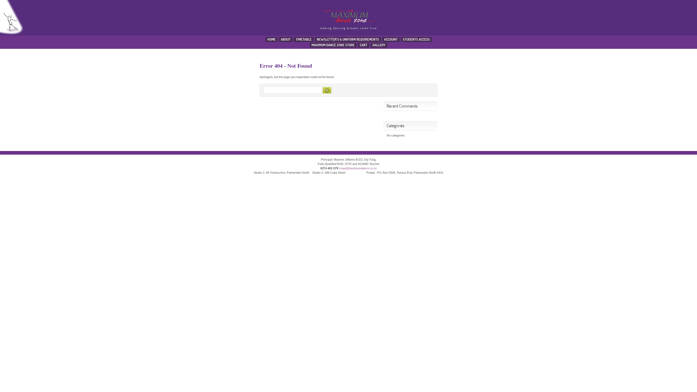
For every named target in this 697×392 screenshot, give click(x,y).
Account (391, 39)
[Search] (327, 90)
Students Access (416, 39)
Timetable (304, 39)
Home (271, 39)
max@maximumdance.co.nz (358, 168)
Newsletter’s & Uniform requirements (348, 39)
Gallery (379, 45)
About (286, 39)
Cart (363, 45)
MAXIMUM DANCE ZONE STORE (333, 45)
